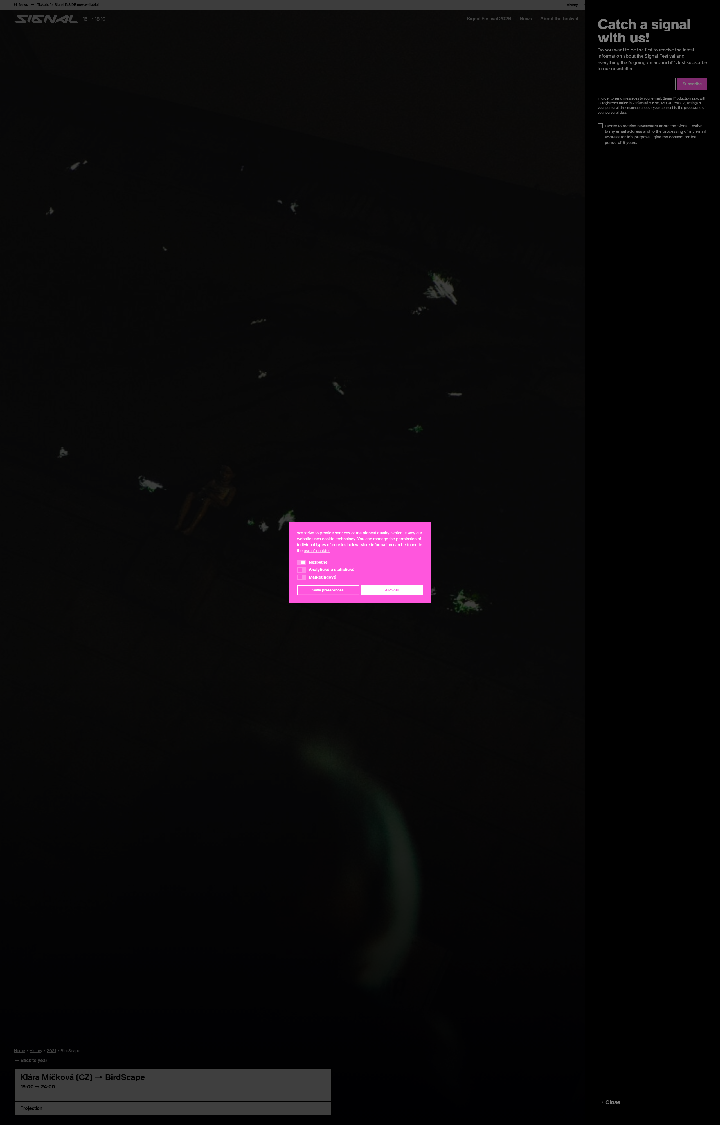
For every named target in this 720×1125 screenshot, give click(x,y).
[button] (301, 562)
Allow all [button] (392, 590)
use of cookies (317, 550)
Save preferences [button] (328, 590)
